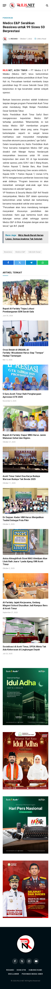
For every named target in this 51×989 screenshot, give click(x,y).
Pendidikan (8, 18)
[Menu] (4, 5)
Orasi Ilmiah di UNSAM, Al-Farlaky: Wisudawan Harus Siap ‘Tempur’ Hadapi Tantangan (23, 352)
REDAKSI (14, 39)
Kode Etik (21, 970)
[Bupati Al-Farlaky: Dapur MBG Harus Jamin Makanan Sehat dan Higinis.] (25, 418)
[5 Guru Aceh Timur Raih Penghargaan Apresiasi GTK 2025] (25, 377)
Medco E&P (20, 252)
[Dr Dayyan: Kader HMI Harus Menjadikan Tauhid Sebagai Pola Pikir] (25, 501)
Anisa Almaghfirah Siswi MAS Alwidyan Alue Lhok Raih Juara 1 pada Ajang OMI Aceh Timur (25, 561)
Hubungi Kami (35, 970)
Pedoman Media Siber (32, 974)
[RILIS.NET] (25, 5)
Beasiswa (8, 252)
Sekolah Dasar (35, 252)
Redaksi (10, 970)
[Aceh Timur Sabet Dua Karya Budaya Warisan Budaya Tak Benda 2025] (25, 459)
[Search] (46, 5)
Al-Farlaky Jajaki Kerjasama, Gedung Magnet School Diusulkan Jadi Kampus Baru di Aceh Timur (25, 605)
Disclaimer (13, 974)
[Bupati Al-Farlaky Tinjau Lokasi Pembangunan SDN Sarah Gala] (25, 292)
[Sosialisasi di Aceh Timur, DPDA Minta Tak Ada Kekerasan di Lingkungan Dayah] (25, 630)
